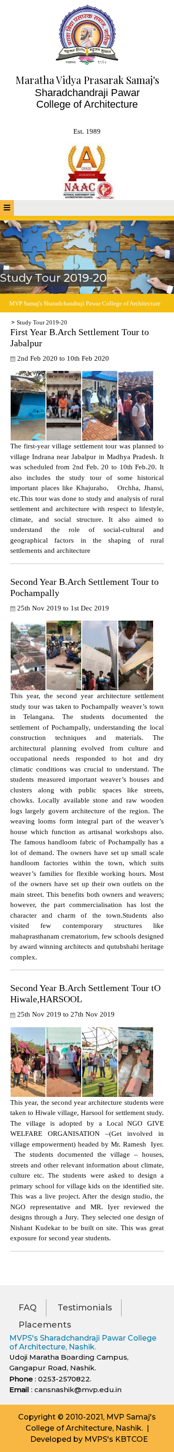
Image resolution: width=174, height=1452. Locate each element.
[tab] (7, 208)
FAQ (28, 1308)
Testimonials (85, 1308)
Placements (45, 1325)
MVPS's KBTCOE (116, 1439)
